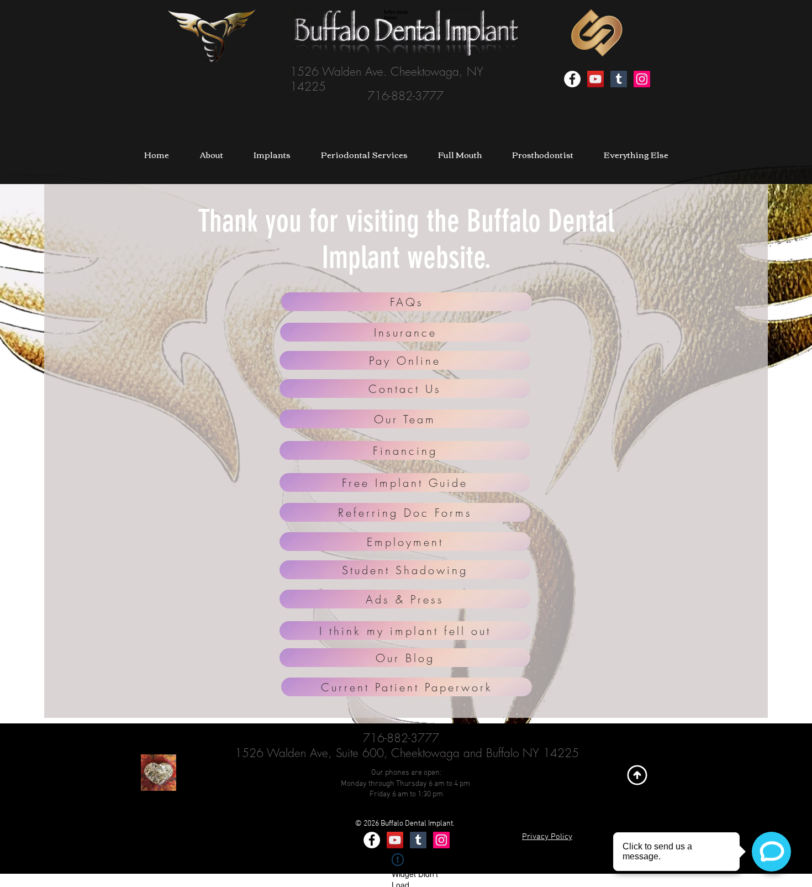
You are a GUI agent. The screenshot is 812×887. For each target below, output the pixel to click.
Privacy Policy (547, 837)
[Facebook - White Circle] (572, 79)
